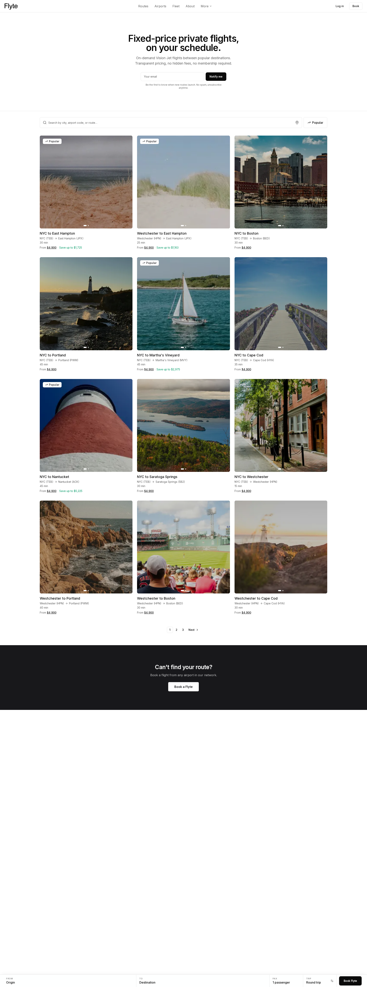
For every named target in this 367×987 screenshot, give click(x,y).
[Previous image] (44, 182)
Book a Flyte (183, 687)
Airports (160, 6)
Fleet (175, 6)
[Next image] (127, 182)
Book (355, 6)
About (190, 6)
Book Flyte (350, 980)
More (205, 6)
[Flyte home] (11, 6)
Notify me (215, 76)
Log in (340, 6)
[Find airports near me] (297, 122)
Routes (143, 6)
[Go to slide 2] (88, 225)
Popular (317, 122)
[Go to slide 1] (85, 225)
